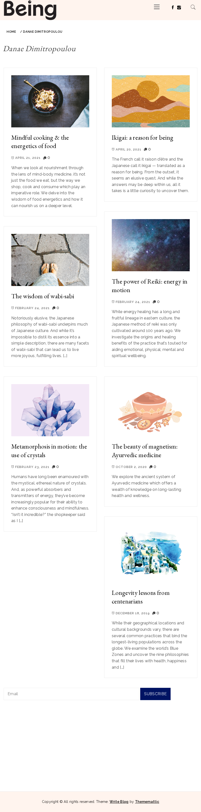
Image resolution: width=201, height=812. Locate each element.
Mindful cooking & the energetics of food (40, 141)
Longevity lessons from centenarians (141, 596)
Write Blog (119, 802)
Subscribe (155, 694)
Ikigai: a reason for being (142, 137)
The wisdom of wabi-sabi (42, 296)
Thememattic (147, 802)
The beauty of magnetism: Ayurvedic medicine (145, 450)
